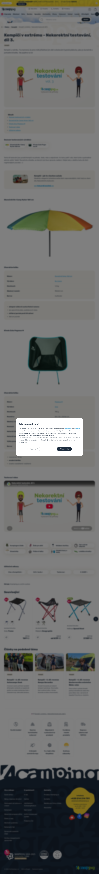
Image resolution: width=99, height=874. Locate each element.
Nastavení (33, 449)
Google (77, 429)
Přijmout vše (64, 449)
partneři (68, 429)
